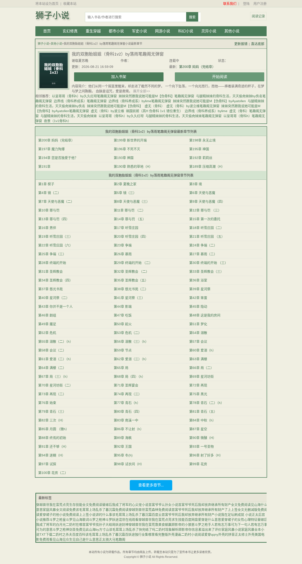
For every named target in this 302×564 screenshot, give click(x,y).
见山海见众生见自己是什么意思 (76, 539)
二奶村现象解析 (166, 529)
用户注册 (260, 3)
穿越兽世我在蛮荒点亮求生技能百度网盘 (168, 519)
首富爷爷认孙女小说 (163, 505)
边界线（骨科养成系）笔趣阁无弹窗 (80, 101)
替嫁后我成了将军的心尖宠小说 (125, 505)
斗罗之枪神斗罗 (100, 519)
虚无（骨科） (154, 106)
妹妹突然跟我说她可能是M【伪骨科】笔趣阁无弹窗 (156, 96)
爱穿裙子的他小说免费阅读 (59, 514)
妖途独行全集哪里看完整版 (148, 534)
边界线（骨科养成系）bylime (206, 111)
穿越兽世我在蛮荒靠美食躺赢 (150, 524)
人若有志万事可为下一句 (229, 524)
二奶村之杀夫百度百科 (68, 534)
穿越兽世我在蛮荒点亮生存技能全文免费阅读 (69, 505)
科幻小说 (185, 31)
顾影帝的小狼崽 (183, 524)
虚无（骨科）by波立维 (107, 111)
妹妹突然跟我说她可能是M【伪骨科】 (115, 106)
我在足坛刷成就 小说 (236, 514)
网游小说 (162, 31)
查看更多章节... (151, 485)
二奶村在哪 (74, 524)
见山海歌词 (80, 519)
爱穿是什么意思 (209, 519)
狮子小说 (52, 15)
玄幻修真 (70, 31)
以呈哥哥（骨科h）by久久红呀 (121, 116)
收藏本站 (69, 3)
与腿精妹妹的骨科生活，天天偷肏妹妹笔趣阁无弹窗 (184, 116)
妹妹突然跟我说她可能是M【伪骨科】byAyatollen (209, 101)
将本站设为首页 (47, 3)
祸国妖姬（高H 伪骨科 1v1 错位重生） (154, 111)
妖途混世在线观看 (125, 519)
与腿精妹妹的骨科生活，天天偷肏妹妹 (69, 116)
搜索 (192, 17)
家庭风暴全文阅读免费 (59, 510)
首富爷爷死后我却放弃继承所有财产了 (200, 510)
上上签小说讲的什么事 (95, 514)
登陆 (246, 3)
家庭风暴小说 (231, 529)
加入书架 (118, 77)
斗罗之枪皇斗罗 (60, 519)
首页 (47, 31)
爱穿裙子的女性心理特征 (239, 519)
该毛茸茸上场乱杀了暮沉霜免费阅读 (102, 510)
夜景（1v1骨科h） (57, 121)
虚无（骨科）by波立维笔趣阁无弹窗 (192, 106)
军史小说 (139, 31)
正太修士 (241, 534)
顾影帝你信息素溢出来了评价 (199, 529)
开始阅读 (219, 77)
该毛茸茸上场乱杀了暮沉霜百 (106, 534)
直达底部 (257, 44)
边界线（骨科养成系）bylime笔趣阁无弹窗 (140, 101)
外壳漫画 (174, 534)
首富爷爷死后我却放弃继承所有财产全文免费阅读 (214, 505)
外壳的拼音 (226, 534)
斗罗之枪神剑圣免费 (67, 529)
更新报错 (240, 44)
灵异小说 (208, 31)
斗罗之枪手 (203, 524)
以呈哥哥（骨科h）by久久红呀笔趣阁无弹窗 (84, 96)
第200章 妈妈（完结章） (197, 67)
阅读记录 (258, 16)
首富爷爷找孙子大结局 (98, 524)
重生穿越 (93, 31)
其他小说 (231, 31)
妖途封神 (122, 524)
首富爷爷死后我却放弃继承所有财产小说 (191, 514)
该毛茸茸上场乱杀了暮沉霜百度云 (137, 514)
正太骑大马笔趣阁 (112, 539)
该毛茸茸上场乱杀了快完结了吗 (132, 529)
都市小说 (116, 31)
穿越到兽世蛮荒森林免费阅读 (150, 510)
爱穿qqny (211, 534)
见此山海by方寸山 (95, 529)
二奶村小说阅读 (192, 534)
